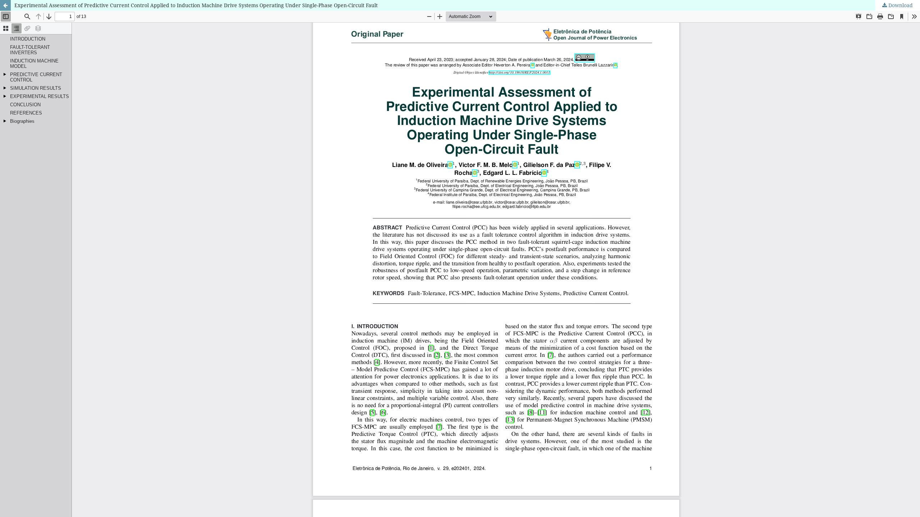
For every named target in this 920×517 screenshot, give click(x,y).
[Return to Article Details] (5, 5)
